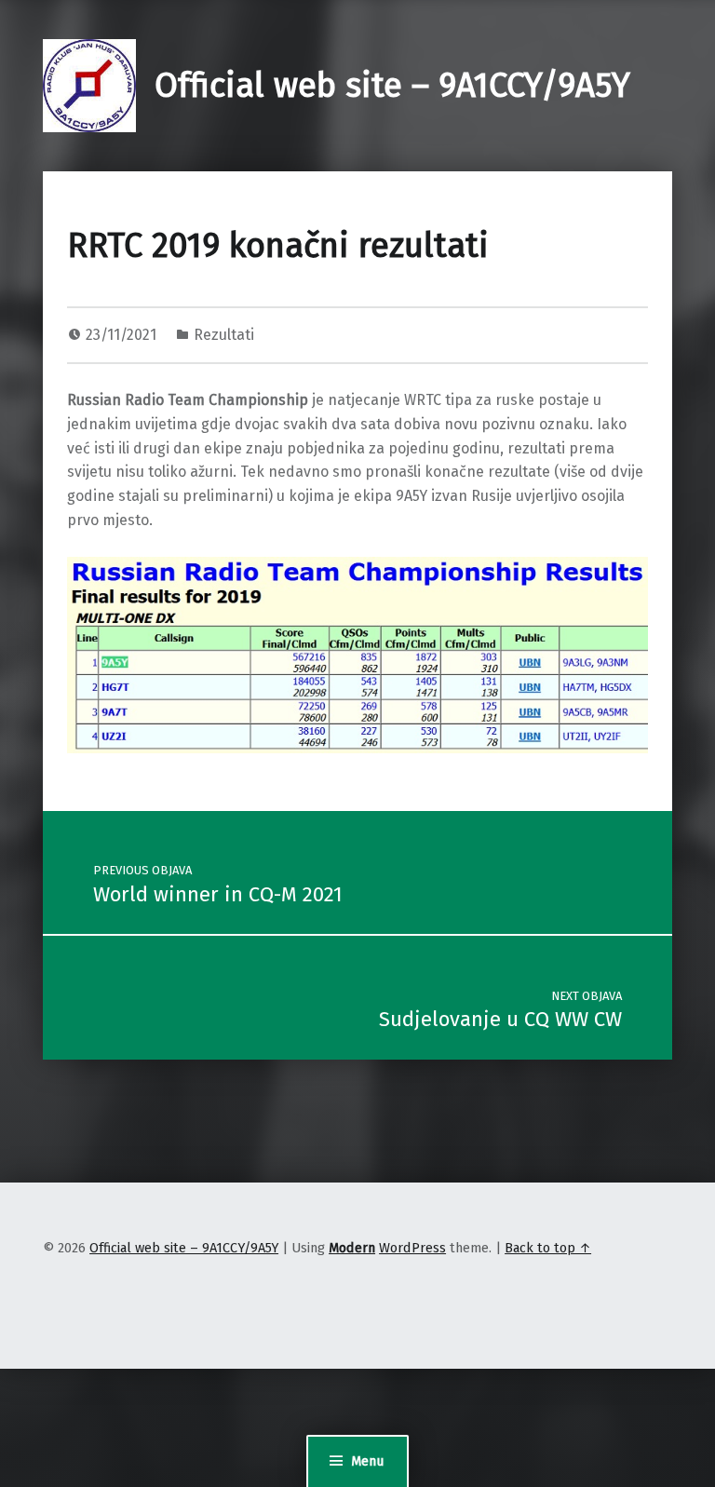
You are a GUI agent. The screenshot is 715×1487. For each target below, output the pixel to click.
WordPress (412, 1247)
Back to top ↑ (548, 1247)
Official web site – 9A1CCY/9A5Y (392, 85)
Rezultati (224, 335)
